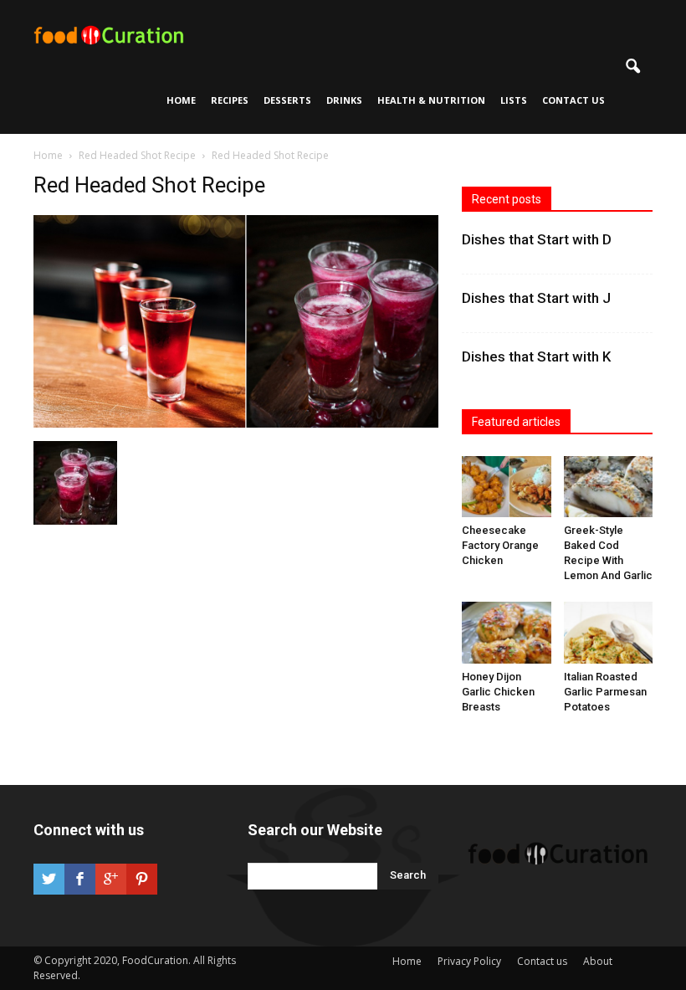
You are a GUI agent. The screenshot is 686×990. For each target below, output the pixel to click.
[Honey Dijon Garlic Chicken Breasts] (506, 632)
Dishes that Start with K (536, 356)
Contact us (573, 100)
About (597, 961)
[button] (632, 67)
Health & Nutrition (431, 100)
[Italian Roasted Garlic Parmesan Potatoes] (608, 632)
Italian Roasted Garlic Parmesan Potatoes (605, 691)
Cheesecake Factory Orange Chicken (500, 545)
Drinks (344, 100)
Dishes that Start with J (536, 298)
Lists (513, 100)
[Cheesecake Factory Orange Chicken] (506, 486)
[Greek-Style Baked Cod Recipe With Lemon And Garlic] (608, 486)
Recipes (229, 100)
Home (181, 100)
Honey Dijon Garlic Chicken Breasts (498, 691)
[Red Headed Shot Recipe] (235, 423)
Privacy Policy (469, 961)
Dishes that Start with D (537, 239)
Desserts (287, 100)
